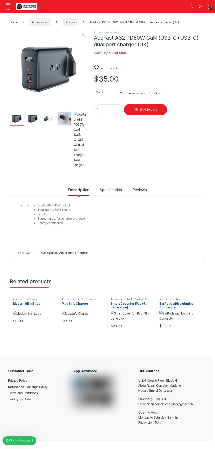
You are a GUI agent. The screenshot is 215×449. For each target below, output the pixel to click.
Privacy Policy (17, 380)
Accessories (40, 22)
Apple (81, 299)
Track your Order (20, 399)
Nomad (33, 299)
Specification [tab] (111, 190)
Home (14, 22)
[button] (83, 35)
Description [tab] (78, 190)
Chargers (91, 299)
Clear (157, 93)
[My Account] (200, 6)
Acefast (71, 22)
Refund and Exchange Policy (27, 387)
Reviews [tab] (139, 190)
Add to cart (148, 109)
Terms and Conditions (23, 393)
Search (192, 6)
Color (100, 92)
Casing (138, 299)
